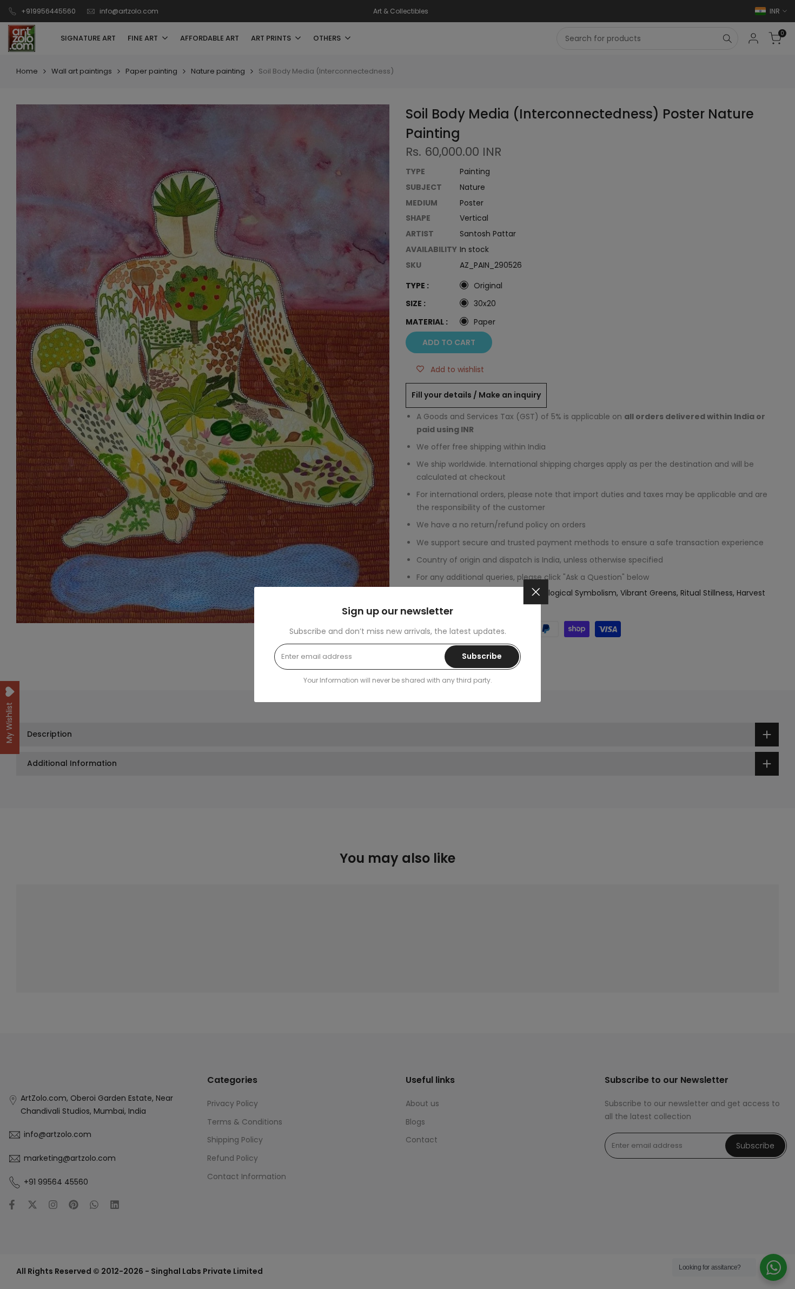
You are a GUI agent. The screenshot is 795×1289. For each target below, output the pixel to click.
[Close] (536, 591)
